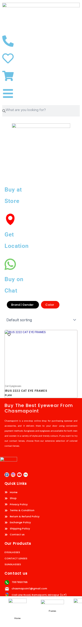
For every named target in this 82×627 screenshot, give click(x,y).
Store (12, 201)
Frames (52, 610)
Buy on (14, 279)
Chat (11, 290)
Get (9, 234)
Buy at (13, 189)
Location (17, 246)
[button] (9, 334)
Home (17, 618)
